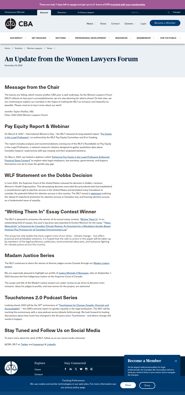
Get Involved (39, 38)
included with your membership (128, 4)
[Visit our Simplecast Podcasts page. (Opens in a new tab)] (91, 368)
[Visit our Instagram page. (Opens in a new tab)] (87, 368)
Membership (144, 38)
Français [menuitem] (176, 12)
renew (73, 4)
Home (7, 48)
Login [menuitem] (143, 23)
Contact (115, 23)
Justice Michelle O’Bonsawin (74, 273)
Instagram (38, 344)
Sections (61, 38)
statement (96, 193)
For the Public (168, 38)
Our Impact (16, 38)
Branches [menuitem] (62, 12)
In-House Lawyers (86, 12)
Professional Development (90, 38)
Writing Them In (89, 219)
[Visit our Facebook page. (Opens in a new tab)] (67, 368)
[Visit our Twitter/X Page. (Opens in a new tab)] (77, 368)
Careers (129, 23)
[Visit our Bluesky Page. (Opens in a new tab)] (82, 368)
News (103, 23)
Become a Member (165, 23)
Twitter (24, 344)
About (90, 23)
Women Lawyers (34, 48)
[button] (169, 12)
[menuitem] (17, 38)
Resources (121, 38)
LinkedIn (51, 344)
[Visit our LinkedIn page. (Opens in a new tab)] (72, 368)
